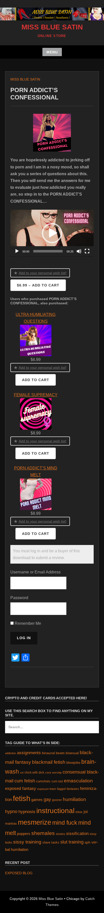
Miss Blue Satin (52, 27)
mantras (11, 823)
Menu (52, 52)
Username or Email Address (35, 572)
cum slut (57, 781)
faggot (61, 788)
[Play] (16, 251)
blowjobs (73, 762)
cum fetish (24, 780)
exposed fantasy (20, 788)
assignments (29, 752)
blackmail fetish (48, 762)
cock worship (53, 772)
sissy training (27, 842)
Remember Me (27, 623)
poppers (23, 834)
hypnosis (26, 811)
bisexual (72, 753)
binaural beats (53, 753)
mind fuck (64, 822)
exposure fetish (46, 788)
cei (21, 772)
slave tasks (50, 842)
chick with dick (34, 772)
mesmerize (34, 822)
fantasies (73, 788)
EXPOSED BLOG (19, 873)
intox (79, 812)
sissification (77, 833)
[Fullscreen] (87, 251)
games (37, 799)
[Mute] (79, 251)
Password (19, 598)
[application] (52, 233)
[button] (52, 233)
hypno (11, 811)
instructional (55, 811)
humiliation (74, 799)
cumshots (43, 781)
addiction (10, 753)
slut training (72, 842)
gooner (57, 799)
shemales (43, 833)
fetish (21, 798)
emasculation (78, 780)
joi (86, 812)
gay (47, 799)
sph (87, 842)
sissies (60, 833)
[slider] (48, 251)
